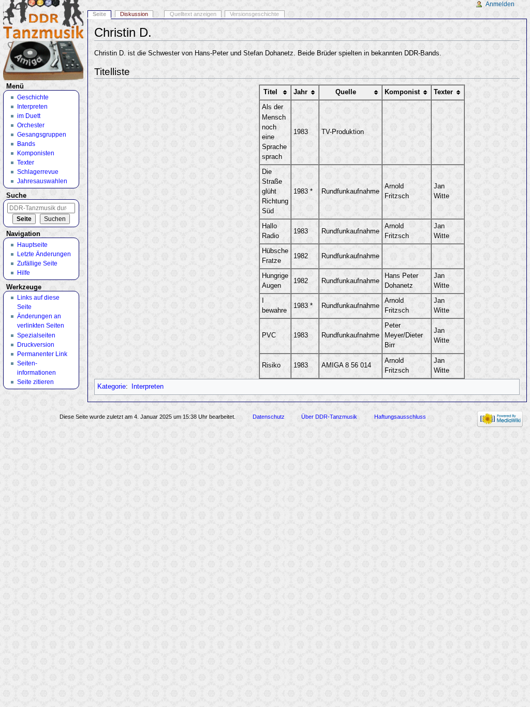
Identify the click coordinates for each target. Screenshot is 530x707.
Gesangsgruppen (41, 134)
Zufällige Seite (37, 263)
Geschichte (33, 97)
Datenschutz (269, 417)
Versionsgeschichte (254, 14)
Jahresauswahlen (42, 181)
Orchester (31, 125)
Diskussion (134, 14)
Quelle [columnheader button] (345, 92)
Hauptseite (32, 244)
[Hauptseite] (43, 40)
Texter (25, 162)
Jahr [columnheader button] (300, 92)
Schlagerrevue (37, 171)
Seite (99, 14)
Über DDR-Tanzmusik (329, 417)
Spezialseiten (36, 335)
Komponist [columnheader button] (402, 92)
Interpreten (147, 386)
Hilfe (23, 272)
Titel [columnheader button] (270, 92)
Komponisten (35, 153)
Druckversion (35, 344)
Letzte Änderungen (44, 254)
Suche (16, 195)
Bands (26, 144)
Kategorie (111, 386)
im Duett (28, 116)
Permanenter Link (42, 354)
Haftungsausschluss (400, 417)
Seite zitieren (35, 382)
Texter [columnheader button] (443, 92)
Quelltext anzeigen (193, 14)
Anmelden (499, 4)
